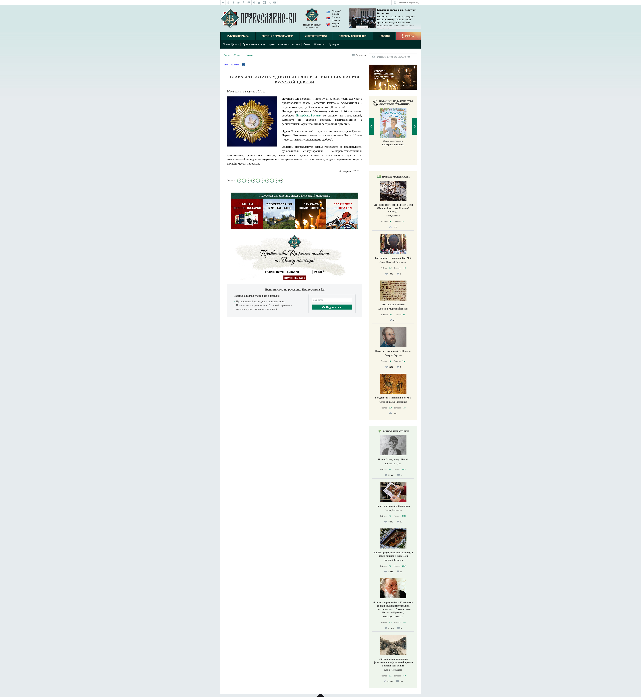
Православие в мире (254, 44)
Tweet (226, 64)
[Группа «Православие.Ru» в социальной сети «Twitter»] (238, 2)
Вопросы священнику (352, 36)
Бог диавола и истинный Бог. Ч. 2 (393, 258)
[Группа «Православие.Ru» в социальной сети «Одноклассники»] (228, 2)
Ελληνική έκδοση (336, 12)
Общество (319, 44)
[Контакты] (274, 2)
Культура (334, 44)
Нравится (235, 64)
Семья (306, 44)
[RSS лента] (269, 2)
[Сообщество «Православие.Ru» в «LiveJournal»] (243, 2)
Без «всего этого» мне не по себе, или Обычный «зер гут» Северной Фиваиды (393, 208)
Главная (227, 55)
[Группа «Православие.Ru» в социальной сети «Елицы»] (254, 2)
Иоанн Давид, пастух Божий (393, 459)
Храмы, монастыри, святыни (284, 44)
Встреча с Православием (277, 36)
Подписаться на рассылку (408, 2)
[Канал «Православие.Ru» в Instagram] (264, 2)
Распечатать (361, 55)
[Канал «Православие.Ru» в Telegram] (259, 2)
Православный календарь (312, 26)
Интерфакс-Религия (308, 115)
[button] (359, 27)
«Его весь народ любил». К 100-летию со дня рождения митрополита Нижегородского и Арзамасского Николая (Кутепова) (393, 607)
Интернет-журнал (316, 36)
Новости (384, 36)
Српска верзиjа (336, 18)
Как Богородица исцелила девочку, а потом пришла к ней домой (393, 554)
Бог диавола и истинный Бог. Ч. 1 (393, 397)
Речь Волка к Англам (393, 304)
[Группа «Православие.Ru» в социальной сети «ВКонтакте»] (223, 2)
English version (336, 25)
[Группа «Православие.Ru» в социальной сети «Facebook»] (233, 2)
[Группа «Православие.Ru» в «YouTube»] (249, 2)
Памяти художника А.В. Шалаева (393, 351)
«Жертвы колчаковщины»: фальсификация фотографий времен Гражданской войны (393, 662)
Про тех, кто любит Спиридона (393, 506)
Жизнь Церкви (231, 44)
